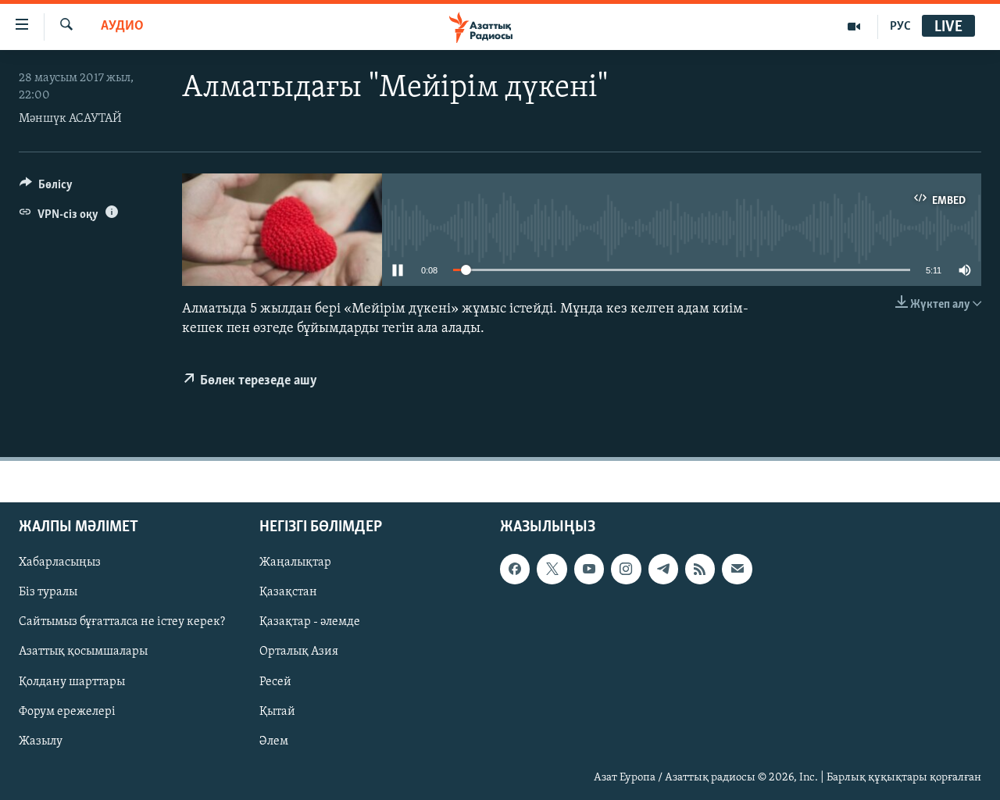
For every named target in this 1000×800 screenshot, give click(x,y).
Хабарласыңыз (60, 563)
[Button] (46, 188)
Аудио (122, 27)
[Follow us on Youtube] (589, 569)
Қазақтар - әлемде (309, 622)
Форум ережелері (67, 711)
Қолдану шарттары (72, 682)
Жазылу (40, 741)
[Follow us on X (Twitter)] (551, 569)
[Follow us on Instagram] (626, 569)
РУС (900, 26)
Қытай (277, 711)
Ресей (275, 682)
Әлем (273, 741)
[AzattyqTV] (854, 26)
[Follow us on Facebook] (515, 569)
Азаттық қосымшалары (83, 652)
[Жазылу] (737, 569)
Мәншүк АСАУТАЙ (70, 118)
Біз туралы (48, 593)
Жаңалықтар (295, 563)
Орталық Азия (298, 652)
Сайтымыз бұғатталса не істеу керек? (122, 622)
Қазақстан (288, 593)
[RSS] (700, 569)
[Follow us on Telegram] (663, 569)
